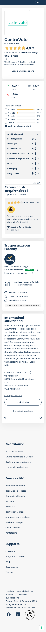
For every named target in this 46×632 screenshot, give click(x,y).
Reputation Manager (15, 512)
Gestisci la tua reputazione (18, 462)
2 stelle (11, 119)
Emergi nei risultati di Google (19, 456)
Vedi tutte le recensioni (19, 126)
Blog (8, 561)
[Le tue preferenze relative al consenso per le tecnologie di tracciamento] (41, 627)
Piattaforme (11, 533)
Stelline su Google (14, 522)
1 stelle (11, 122)
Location (10, 501)
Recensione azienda (15, 485)
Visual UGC (11, 506)
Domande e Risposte (16, 496)
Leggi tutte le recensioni (15, 195)
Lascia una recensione (23, 71)
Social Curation (13, 527)
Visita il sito (23, 402)
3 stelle (11, 116)
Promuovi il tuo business (17, 467)
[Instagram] (41, 418)
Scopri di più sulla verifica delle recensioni (22, 305)
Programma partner (15, 556)
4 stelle (11, 113)
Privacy (9, 594)
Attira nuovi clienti (14, 451)
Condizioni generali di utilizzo (19, 591)
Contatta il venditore (23, 411)
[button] (23, 283)
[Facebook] (5, 418)
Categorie (10, 551)
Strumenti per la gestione (18, 517)
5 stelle (11, 109)
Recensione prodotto (16, 491)
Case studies (12, 567)
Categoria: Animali (13, 395)
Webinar (10, 572)
